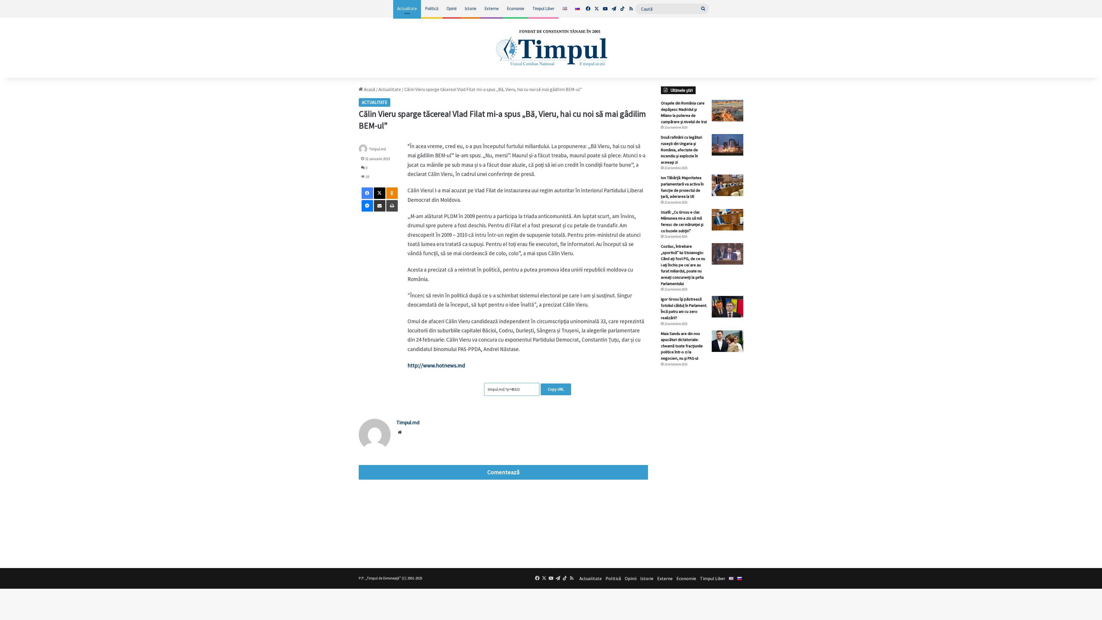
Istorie (470, 8)
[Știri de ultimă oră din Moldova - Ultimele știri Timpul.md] (551, 47)
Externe (491, 8)
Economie (515, 8)
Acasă (369, 89)
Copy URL (556, 389)
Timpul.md (377, 149)
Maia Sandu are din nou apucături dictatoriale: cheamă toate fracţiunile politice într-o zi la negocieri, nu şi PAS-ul (682, 346)
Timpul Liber (543, 8)
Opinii (452, 8)
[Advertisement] (702, 467)
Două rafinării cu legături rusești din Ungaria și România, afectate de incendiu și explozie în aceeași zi (681, 149)
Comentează (503, 472)
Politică (432, 8)
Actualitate (407, 8)
